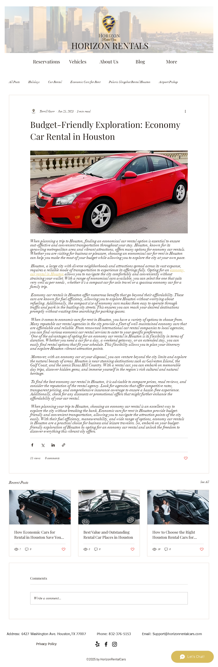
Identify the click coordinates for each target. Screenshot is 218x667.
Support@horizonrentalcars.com (177, 634)
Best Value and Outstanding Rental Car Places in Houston (108, 535)
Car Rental (55, 82)
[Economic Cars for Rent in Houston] (40, 507)
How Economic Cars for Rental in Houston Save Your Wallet (38, 535)
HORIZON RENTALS (110, 45)
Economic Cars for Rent (85, 82)
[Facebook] (106, 644)
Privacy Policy (46, 644)
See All (204, 482)
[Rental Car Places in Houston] (109, 507)
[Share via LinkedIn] (53, 445)
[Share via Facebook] (32, 445)
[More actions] (185, 111)
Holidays (34, 82)
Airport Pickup (168, 82)
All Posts (14, 82)
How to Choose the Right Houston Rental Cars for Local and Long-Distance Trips (174, 535)
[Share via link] (64, 445)
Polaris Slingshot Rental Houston (130, 82)
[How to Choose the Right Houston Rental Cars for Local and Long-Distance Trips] (178, 507)
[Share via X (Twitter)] (43, 445)
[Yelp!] (97, 644)
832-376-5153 (120, 634)
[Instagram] (114, 644)
